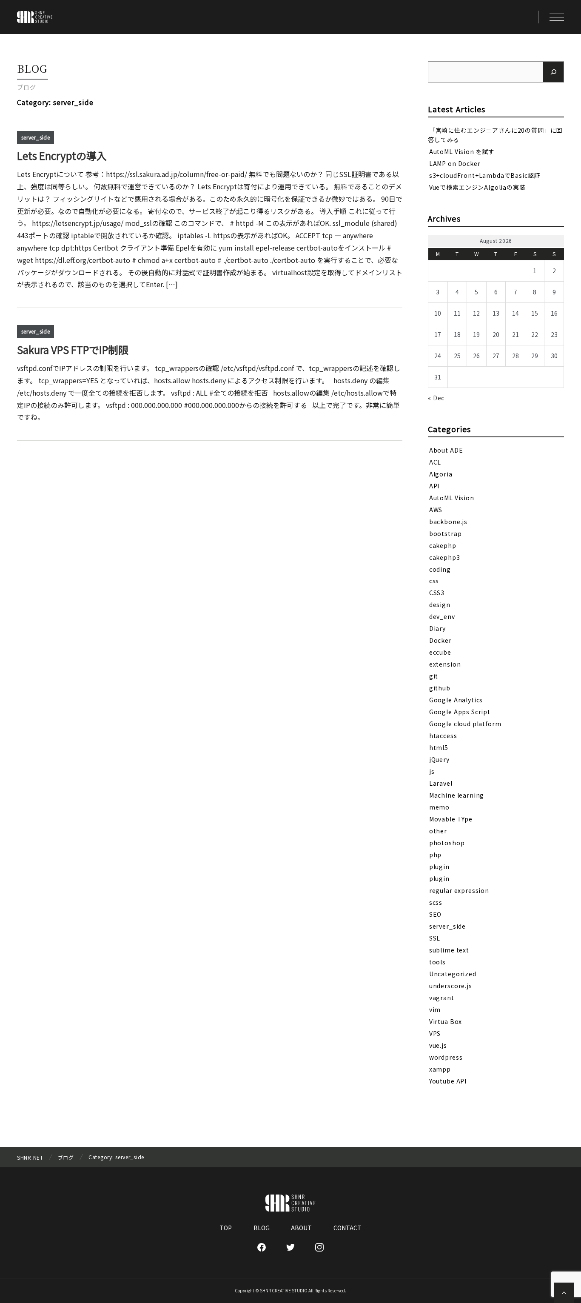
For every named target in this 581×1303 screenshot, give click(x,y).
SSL (435, 938)
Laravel (441, 783)
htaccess (443, 735)
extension (445, 664)
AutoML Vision (451, 497)
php (435, 854)
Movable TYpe (451, 819)
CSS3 (436, 592)
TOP (225, 1227)
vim (435, 1009)
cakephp (442, 545)
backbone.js (448, 521)
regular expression (459, 890)
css (434, 580)
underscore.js (450, 985)
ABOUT (301, 1227)
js (432, 771)
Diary (437, 628)
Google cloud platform (465, 723)
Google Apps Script (459, 711)
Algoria (441, 473)
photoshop (447, 842)
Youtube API (448, 1081)
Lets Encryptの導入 (62, 155)
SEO (435, 914)
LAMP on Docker (455, 163)
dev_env (442, 616)
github (439, 688)
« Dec (436, 397)
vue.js (438, 1045)
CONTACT (347, 1227)
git (434, 676)
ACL (435, 461)
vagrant (441, 997)
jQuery (439, 759)
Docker (440, 640)
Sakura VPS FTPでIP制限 (72, 349)
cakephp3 (444, 557)
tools (437, 962)
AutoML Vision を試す (462, 151)
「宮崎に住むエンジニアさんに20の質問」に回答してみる (495, 134)
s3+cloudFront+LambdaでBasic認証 (485, 175)
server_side (35, 137)
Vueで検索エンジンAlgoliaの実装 (477, 187)
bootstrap (445, 533)
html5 (438, 747)
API (434, 485)
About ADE (446, 449)
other (438, 831)
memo (439, 807)
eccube (440, 652)
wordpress (446, 1057)
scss (435, 902)
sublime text (449, 950)
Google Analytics (456, 700)
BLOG (261, 1227)
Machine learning (456, 795)
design (439, 604)
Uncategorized (452, 973)
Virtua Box (445, 1021)
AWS (436, 509)
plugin (439, 866)
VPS (435, 1033)
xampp (440, 1069)
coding (440, 569)
